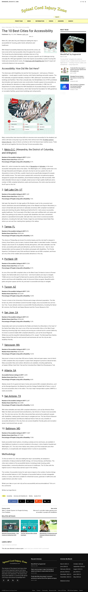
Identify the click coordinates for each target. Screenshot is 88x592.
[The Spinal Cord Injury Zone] (44, 9)
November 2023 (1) (65, 577)
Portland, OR (10, 259)
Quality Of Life (37, 496)
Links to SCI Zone (62, 590)
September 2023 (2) (79, 566)
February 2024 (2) (65, 569)
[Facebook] (81, 2)
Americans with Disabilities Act (34, 61)
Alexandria (34, 166)
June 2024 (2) (64, 566)
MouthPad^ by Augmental (70, 54)
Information (9, 27)
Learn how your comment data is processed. (36, 548)
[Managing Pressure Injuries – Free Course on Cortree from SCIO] (10, 526)
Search (81, 590)
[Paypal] (8, 580)
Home (3, 27)
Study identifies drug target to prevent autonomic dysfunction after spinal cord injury (44, 577)
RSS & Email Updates (73, 590)
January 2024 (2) (65, 571)
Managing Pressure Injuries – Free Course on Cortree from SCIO (77, 78)
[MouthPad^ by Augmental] (73, 42)
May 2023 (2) (77, 577)
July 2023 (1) (76, 571)
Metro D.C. (9, 149)
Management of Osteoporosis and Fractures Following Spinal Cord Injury (48, 535)
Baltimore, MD (13, 428)
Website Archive (65, 581)
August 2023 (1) (77, 569)
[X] (85, 2)
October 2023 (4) (78, 564)
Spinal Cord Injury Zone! (11, 590)
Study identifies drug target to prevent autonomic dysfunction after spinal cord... (78, 69)
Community (45, 590)
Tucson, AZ (10, 287)
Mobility (31, 496)
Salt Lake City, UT (13, 189)
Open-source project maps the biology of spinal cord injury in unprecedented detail (42, 570)
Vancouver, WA (12, 345)
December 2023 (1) (65, 574)
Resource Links (52, 590)
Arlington (42, 166)
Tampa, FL (9, 226)
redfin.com (25, 34)
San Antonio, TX (12, 396)
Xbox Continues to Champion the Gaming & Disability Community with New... (77, 86)
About (33, 590)
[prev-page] (61, 93)
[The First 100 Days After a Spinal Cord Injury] (29, 526)
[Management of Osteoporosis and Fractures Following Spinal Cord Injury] (48, 526)
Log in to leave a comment (9, 545)
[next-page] (64, 93)
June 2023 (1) (77, 574)
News (62, 51)
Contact (38, 590)
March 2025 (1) (64, 564)
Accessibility (9, 496)
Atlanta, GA (10, 370)
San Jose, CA (11, 312)
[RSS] (83, 2)
